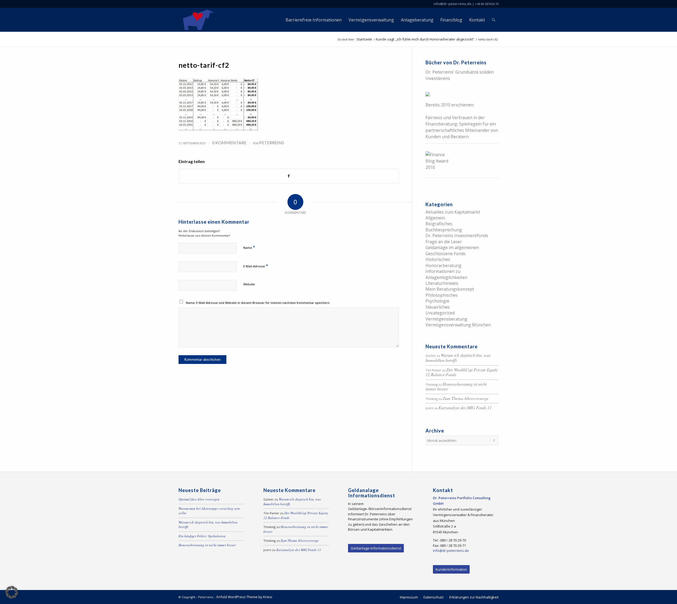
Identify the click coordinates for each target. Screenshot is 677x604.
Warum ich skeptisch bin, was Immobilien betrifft (458, 357)
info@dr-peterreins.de (452, 3)
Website (249, 284)
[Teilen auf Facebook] (289, 176)
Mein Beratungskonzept (450, 289)
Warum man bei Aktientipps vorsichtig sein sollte (209, 511)
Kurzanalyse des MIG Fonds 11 (465, 407)
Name (249, 247)
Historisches (438, 259)
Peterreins (271, 142)
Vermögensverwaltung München (458, 325)
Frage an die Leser (444, 242)
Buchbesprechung (444, 230)
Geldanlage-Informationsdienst (376, 548)
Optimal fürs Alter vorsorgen (199, 499)
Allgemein (435, 218)
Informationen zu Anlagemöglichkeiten (446, 274)
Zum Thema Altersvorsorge (465, 398)
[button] (11, 592)
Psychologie (437, 301)
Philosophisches (442, 295)
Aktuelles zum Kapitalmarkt (453, 212)
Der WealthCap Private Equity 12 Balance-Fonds (462, 372)
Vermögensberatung (446, 319)
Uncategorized (440, 313)
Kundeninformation (451, 569)
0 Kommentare (229, 142)
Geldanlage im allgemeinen (452, 247)
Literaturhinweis (442, 283)
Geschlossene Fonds (446, 253)
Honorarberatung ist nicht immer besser (456, 386)
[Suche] (493, 19)
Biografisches (439, 224)
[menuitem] (313, 19)
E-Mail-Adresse (255, 266)
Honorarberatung (443, 265)
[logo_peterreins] (198, 19)
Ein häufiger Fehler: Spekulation (202, 536)
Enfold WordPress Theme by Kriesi (244, 596)
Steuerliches (438, 307)
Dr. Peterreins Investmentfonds (457, 235)
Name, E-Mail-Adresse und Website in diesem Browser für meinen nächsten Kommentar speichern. (258, 303)
